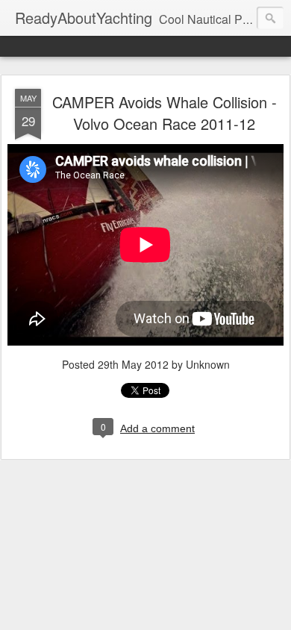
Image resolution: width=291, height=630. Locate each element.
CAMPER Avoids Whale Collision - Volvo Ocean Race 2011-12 (164, 112)
